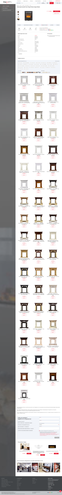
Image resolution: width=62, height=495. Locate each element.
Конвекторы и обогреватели (5, 484)
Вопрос (40, 426)
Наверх (58, 492)
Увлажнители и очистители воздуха (6, 485)
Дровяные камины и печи (4, 483)
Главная (18, 5)
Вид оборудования (41, 423)
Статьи (18, 486)
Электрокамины (27, 5)
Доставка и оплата (34, 479)
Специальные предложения (7, 10)
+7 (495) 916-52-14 (57, 0)
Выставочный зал (51, 3)
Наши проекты (19, 484)
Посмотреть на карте (50, 481)
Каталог (20, 5)
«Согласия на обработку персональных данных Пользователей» (48, 433)
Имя (39, 417)
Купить (29, 453)
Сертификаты (18, 479)
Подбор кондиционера (43, 3)
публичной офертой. (13, 492)
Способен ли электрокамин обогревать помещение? (25, 430)
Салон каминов (5, 8)
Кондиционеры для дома (4, 480)
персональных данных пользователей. (11, 493)
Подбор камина (48, 3)
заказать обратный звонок (57, 1)
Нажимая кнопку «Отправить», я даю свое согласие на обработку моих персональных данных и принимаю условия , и (49, 434)
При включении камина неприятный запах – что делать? (26, 428)
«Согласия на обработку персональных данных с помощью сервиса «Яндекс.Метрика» (48, 433)
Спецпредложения (3, 486)
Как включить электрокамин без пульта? (23, 424)
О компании (19, 478)
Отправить (57, 437)
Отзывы (18, 487)
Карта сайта (33, 483)
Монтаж (33, 480)
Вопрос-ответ (18, 485)
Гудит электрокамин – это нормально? (23, 426)
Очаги (30, 5)
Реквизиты (18, 480)
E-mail (40, 420)
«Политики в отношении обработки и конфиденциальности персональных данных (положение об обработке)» (49, 435)
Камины (23, 5)
